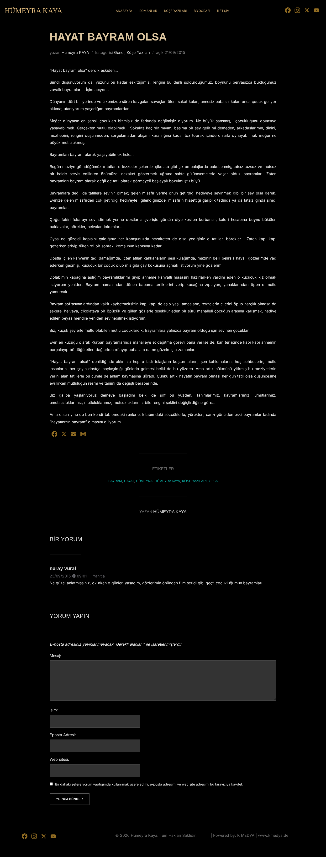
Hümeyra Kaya (33, 11)
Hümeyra (144, 481)
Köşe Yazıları (138, 52)
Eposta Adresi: (63, 734)
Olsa (213, 481)
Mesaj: (55, 655)
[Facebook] (288, 10)
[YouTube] (316, 10)
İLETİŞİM (223, 11)
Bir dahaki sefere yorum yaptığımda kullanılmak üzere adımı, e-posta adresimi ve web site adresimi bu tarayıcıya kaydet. (149, 784)
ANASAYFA (124, 11)
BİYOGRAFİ (202, 11)
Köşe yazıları (194, 481)
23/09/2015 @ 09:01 (69, 576)
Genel (119, 52)
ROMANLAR (148, 11)
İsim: (54, 710)
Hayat (129, 481)
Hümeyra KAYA (75, 52)
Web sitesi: (59, 759)
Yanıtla (99, 576)
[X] (307, 10)
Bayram (115, 481)
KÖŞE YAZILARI (175, 11)
